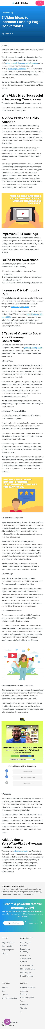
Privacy (11, 1025)
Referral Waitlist (26, 965)
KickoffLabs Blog (7, 13)
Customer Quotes (27, 998)
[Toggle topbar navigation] (3, 3)
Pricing (4, 953)
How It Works (7, 946)
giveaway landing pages (33, 348)
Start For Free (14, 923)
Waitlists (23, 962)
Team (22, 1001)
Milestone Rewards (27, 969)
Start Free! (40, 3)
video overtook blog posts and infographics (22, 63)
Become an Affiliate (27, 987)
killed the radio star (21, 851)
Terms (4, 1025)
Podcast (5, 987)
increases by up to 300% (20, 307)
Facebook (24, 1005)
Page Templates (8, 950)
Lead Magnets (25, 972)
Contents (5, 45)
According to (13, 69)
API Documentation (9, 998)
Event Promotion (26, 976)
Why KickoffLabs (8, 943)
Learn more (33, 923)
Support (5, 995)
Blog (3, 991)
